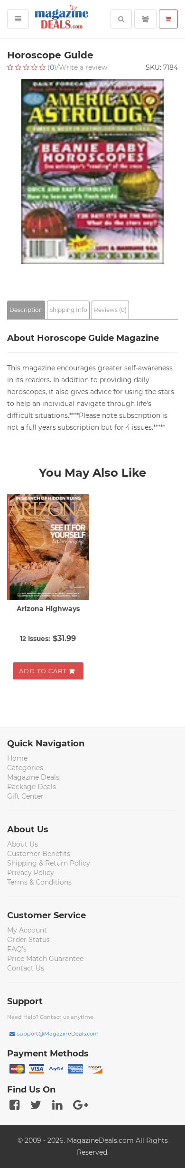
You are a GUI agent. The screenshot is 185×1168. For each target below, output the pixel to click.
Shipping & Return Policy (48, 863)
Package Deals (31, 786)
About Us (22, 844)
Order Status (28, 939)
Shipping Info (68, 309)
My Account (27, 930)
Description (26, 309)
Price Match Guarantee (45, 958)
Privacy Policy (30, 872)
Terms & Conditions (39, 882)
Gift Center (25, 796)
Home (17, 758)
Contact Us (25, 968)
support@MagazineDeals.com (58, 1033)
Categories (25, 767)
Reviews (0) (110, 309)
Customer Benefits (38, 853)
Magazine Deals (33, 777)
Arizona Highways (48, 608)
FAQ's (17, 949)
